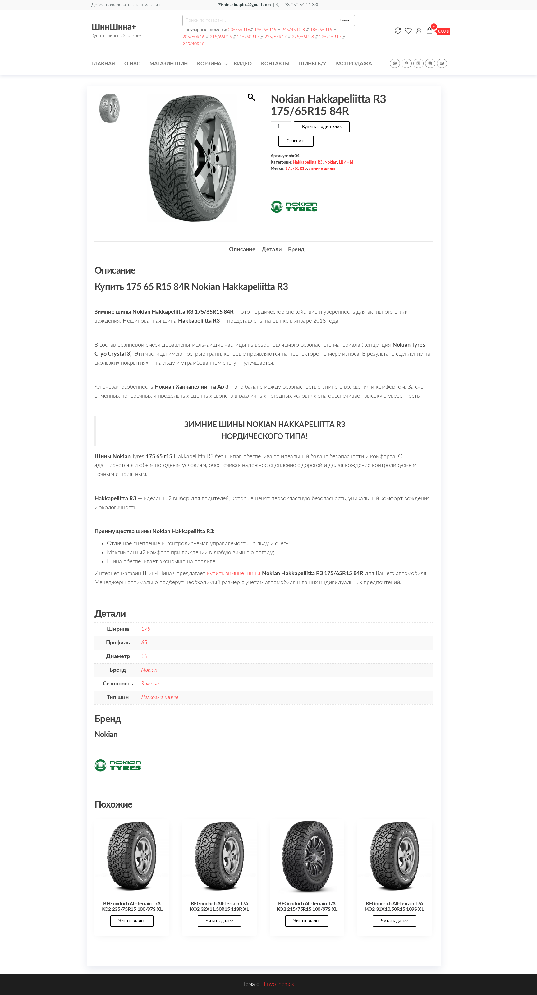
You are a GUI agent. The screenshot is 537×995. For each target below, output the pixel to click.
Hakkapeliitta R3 (308, 162)
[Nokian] (294, 206)
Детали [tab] (272, 249)
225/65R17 (275, 37)
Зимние (150, 684)
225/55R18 (303, 37)
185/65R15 (321, 29)
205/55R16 (239, 29)
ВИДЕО (243, 63)
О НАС (132, 63)
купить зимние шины (233, 573)
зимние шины (322, 168)
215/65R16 (221, 37)
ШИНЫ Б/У (312, 63)
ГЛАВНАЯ (103, 63)
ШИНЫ (346, 162)
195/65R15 (265, 29)
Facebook (395, 63)
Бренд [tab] (296, 249)
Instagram (430, 63)
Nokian (330, 162)
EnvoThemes (279, 984)
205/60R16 (193, 37)
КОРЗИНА (209, 63)
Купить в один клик (322, 127)
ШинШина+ (113, 27)
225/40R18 (193, 44)
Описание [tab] (242, 249)
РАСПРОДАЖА (353, 63)
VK (418, 63)
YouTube (442, 63)
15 (144, 656)
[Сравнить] (398, 31)
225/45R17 (330, 37)
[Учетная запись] (419, 31)
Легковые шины (159, 697)
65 (144, 643)
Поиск (344, 20)
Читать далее (131, 921)
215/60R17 (248, 37)
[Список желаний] (408, 31)
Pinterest (407, 63)
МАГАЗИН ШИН (168, 63)
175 (145, 629)
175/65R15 (296, 168)
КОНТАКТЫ (275, 63)
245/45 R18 (293, 29)
